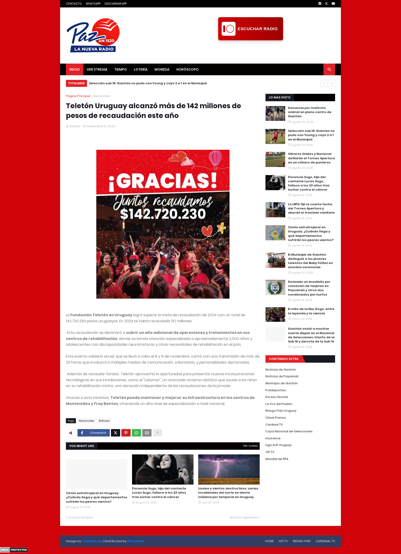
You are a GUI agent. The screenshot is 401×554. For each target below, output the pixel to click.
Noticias (104, 421)
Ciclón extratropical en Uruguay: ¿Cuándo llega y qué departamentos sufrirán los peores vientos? (96, 497)
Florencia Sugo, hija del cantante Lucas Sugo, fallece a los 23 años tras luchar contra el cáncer (159, 492)
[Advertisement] (250, 51)
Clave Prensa (275, 417)
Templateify (92, 541)
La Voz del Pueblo (278, 404)
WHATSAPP (93, 4)
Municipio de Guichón (281, 383)
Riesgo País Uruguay (280, 410)
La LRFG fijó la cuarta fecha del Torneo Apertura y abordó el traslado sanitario (311, 208)
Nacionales (101, 96)
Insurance (273, 438)
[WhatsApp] (136, 433)
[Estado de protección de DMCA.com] (14, 551)
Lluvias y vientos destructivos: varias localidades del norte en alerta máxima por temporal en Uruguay (228, 492)
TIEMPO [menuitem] (120, 69)
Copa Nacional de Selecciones (289, 431)
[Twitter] (115, 433)
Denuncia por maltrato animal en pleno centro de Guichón (309, 112)
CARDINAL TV (325, 541)
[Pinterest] (126, 433)
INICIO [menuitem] (74, 69)
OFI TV (270, 452)
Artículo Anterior (80, 517)
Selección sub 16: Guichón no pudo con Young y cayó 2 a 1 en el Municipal (148, 83)
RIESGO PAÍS (302, 541)
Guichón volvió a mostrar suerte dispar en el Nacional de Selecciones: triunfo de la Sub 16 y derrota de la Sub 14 (311, 335)
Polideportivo (275, 390)
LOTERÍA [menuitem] (141, 69)
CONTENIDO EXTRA (283, 359)
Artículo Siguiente (243, 517)
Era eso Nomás (276, 397)
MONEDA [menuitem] (162, 69)
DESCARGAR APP (115, 4)
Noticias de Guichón (280, 369)
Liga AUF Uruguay (278, 445)
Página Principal (78, 96)
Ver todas (250, 446)
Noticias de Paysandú (282, 376)
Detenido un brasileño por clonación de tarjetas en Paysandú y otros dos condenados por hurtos (309, 288)
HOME (269, 541)
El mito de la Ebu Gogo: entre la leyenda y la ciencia (311, 311)
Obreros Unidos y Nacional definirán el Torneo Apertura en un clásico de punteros (311, 158)
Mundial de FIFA (276, 459)
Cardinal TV (274, 424)
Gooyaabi (135, 541)
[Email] (147, 433)
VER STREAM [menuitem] (97, 69)
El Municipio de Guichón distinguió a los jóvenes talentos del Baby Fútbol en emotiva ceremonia (310, 261)
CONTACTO (74, 4)
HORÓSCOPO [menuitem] (187, 69)
